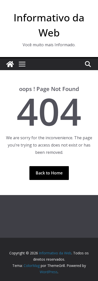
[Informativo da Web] (10, 64)
